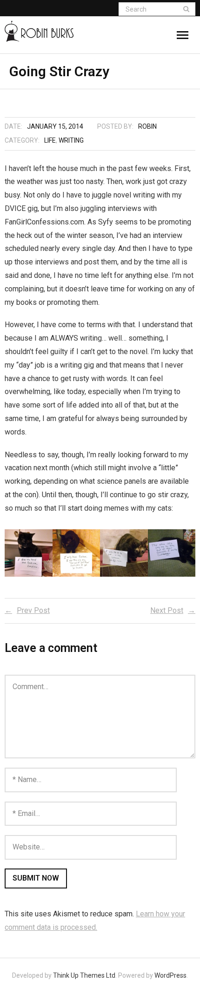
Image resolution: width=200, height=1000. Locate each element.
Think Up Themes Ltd (84, 975)
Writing (71, 140)
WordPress (170, 975)
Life (50, 140)
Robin (147, 126)
